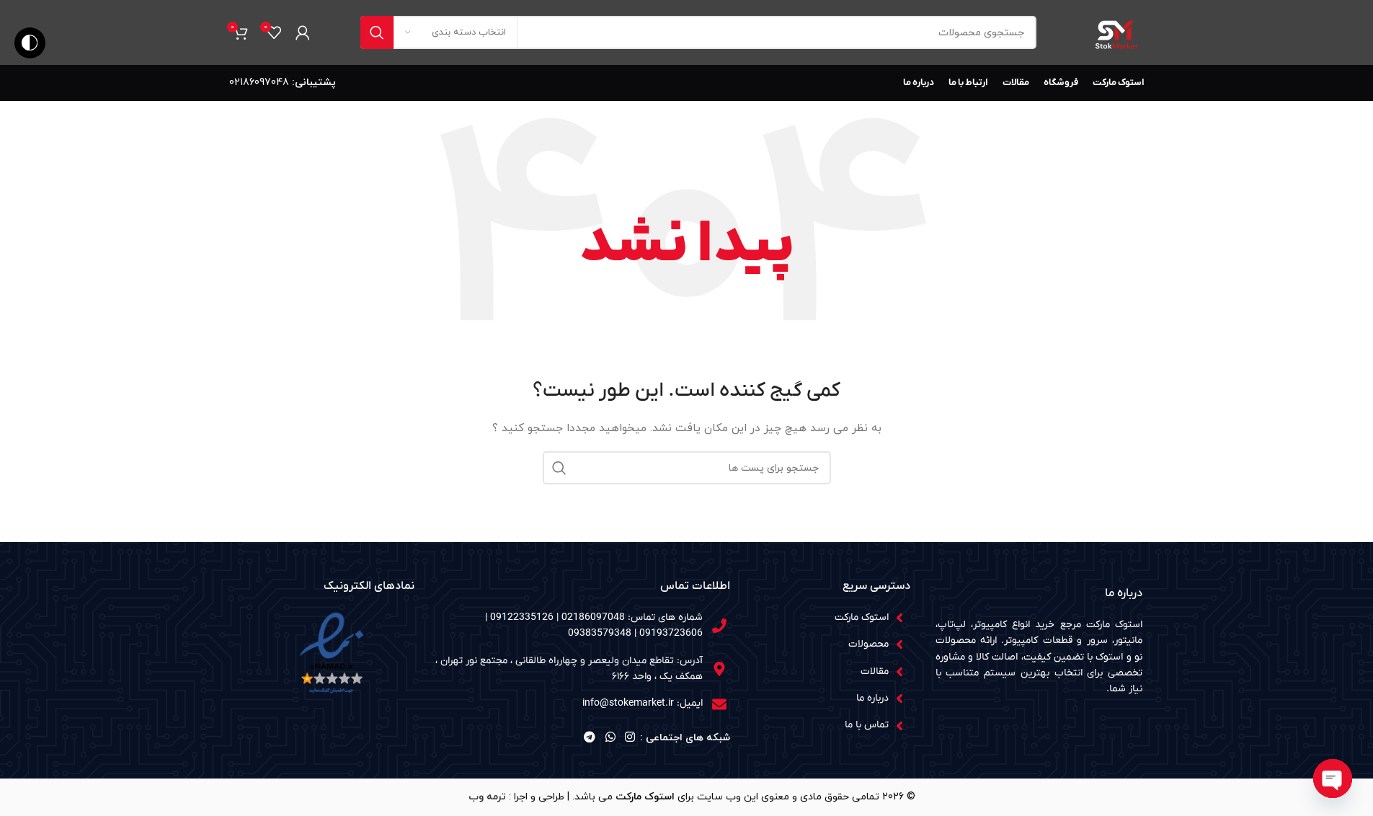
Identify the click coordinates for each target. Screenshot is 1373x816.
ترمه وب (487, 797)
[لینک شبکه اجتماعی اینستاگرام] (629, 738)
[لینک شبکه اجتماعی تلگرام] (589, 738)
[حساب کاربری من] (302, 32)
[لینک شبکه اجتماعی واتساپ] (610, 738)
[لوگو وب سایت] (1116, 31)
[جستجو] (377, 32)
